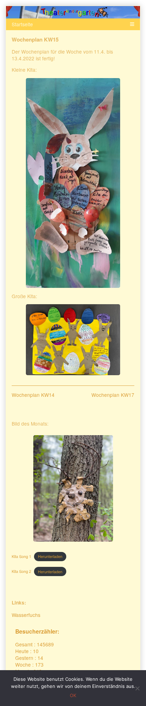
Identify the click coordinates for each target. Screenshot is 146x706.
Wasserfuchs (26, 614)
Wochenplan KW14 (33, 394)
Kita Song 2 (21, 571)
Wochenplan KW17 (112, 394)
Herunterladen (50, 556)
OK (73, 695)
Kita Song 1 (21, 556)
